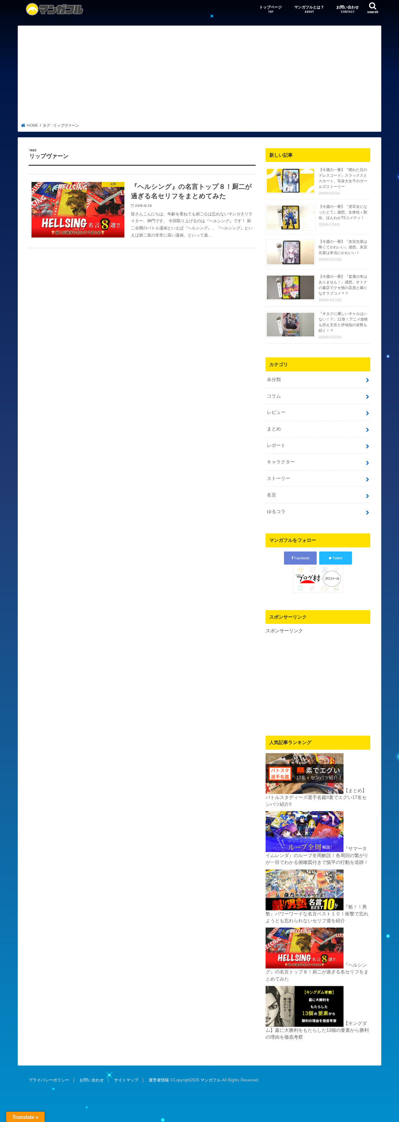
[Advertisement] (200, 76)
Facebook (301, 558)
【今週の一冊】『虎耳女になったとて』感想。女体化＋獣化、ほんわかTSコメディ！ (343, 212)
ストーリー (278, 478)
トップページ (270, 9)
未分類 (274, 379)
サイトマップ (126, 1080)
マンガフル (210, 1080)
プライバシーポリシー (49, 1080)
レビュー (276, 412)
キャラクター (281, 461)
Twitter (337, 558)
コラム (274, 396)
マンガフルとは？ (309, 9)
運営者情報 (159, 1080)
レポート (276, 445)
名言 (271, 494)
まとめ (274, 428)
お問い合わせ (347, 9)
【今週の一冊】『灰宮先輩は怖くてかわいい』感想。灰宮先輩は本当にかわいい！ (343, 247)
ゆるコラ (276, 511)
